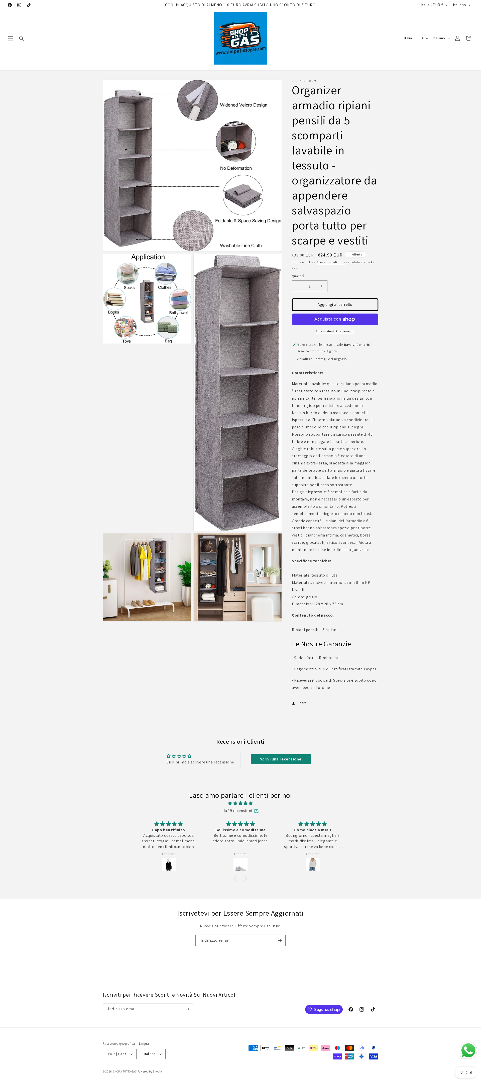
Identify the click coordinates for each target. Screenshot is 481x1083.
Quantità (298, 276)
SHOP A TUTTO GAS (125, 1071)
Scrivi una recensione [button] (281, 759)
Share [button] (302, 703)
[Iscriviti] (279, 940)
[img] (240, 803)
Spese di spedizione (331, 262)
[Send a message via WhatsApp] (468, 1050)
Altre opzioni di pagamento (335, 331)
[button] (10, 38)
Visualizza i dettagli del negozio (322, 359)
